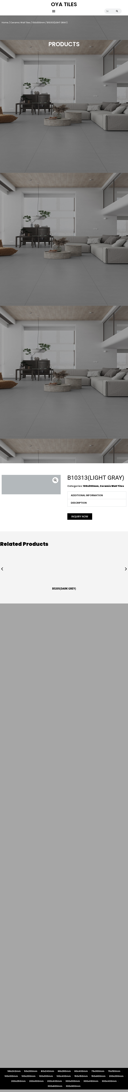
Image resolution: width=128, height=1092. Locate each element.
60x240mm (47, 1071)
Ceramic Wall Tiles (20, 22)
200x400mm (54, 1081)
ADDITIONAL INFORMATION (87, 495)
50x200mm (30, 1071)
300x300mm (73, 1081)
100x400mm (63, 1076)
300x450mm (91, 1081)
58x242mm (14, 1071)
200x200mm (116, 1076)
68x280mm (64, 1071)
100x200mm (29, 1076)
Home (5, 22)
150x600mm (98, 1076)
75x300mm (97, 1071)
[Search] (117, 11)
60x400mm (81, 1071)
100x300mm (38, 22)
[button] (55, 480)
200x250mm (18, 1081)
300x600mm (55, 1086)
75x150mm (114, 1071)
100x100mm (11, 1076)
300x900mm (73, 1086)
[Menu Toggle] (53, 11)
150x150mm (81, 1076)
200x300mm (36, 1081)
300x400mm (109, 1081)
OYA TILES (64, 4)
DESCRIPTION (79, 502)
